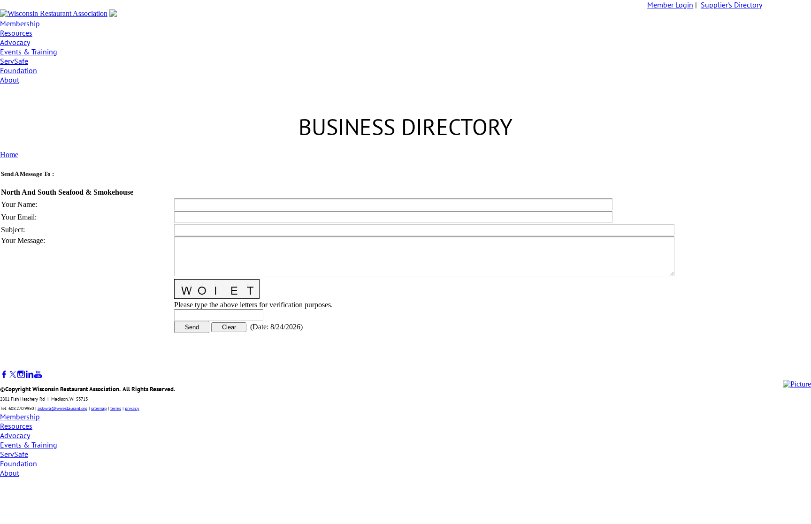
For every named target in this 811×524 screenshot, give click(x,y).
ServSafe (14, 61)
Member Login (670, 4)
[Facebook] (4, 375)
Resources (16, 33)
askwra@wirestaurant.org (62, 408)
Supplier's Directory (731, 4)
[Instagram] (21, 375)
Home (9, 155)
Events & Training (28, 51)
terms (115, 408)
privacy (132, 408)
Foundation (18, 70)
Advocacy (15, 42)
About (9, 79)
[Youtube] (38, 375)
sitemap (99, 408)
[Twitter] (12, 375)
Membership (20, 23)
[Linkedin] (29, 375)
